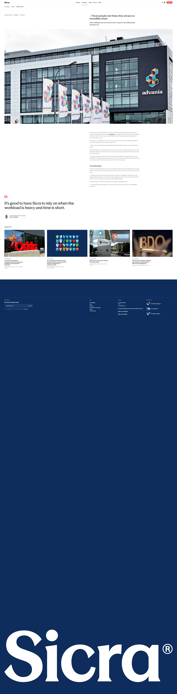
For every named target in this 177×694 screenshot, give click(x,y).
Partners (91, 306)
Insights (12, 6)
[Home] (7, 2)
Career (91, 309)
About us (95, 2)
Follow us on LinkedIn (122, 314)
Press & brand (93, 310)
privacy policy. (25, 309)
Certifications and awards (95, 307)
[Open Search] (162, 2)
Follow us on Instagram (123, 311)
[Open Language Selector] (164, 2)
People (99, 2)
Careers (90, 2)
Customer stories (20, 6)
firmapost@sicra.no (121, 305)
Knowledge (6, 6)
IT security (111, 134)
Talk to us (169, 2)
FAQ (91, 304)
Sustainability (92, 302)
